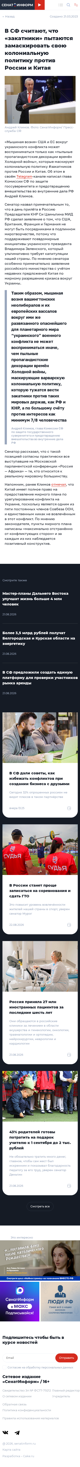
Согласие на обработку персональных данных (40, 1367)
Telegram (24, 176)
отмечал (58, 484)
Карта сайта (11, 1449)
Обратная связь (14, 1404)
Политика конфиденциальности (26, 1410)
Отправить (66, 1357)
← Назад (8, 16)
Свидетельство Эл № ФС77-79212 (26, 1390)
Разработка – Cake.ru (18, 1456)
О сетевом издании (17, 1396)
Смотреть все (40, 1206)
